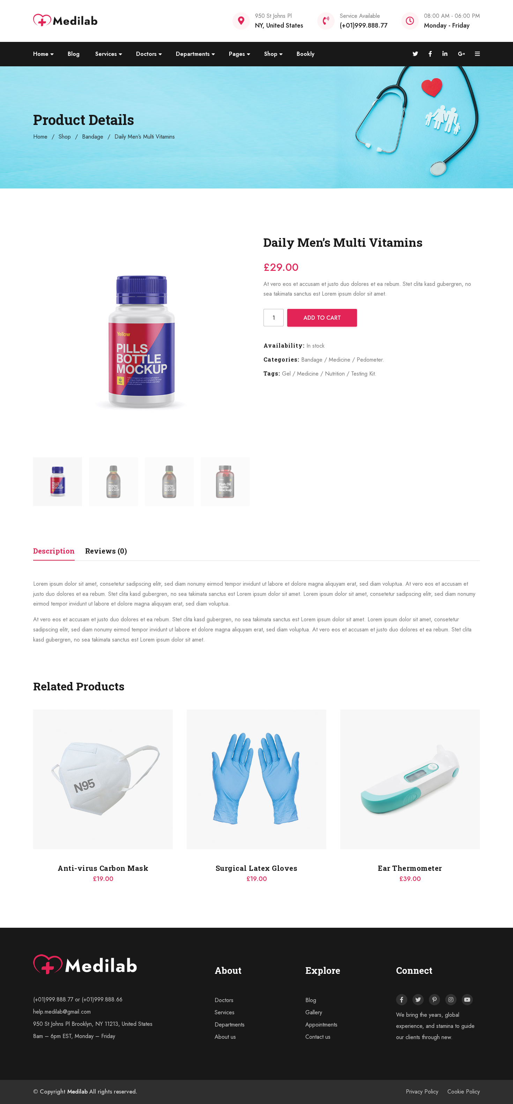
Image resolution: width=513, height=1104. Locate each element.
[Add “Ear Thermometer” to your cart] (187, 765)
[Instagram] (450, 999)
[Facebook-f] (401, 999)
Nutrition (335, 374)
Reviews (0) (106, 550)
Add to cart (322, 318)
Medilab (77, 1092)
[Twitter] (418, 999)
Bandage (92, 137)
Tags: (271, 373)
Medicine (339, 360)
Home (41, 54)
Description (54, 550)
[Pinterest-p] (434, 999)
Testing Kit (363, 374)
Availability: (284, 345)
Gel (286, 374)
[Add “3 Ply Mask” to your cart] (340, 765)
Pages (237, 54)
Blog (74, 54)
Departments (193, 54)
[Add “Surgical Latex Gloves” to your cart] (33, 765)
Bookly (305, 54)
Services (106, 54)
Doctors (146, 54)
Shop (270, 54)
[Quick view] (33, 783)
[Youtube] (467, 999)
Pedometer (369, 360)
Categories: (281, 359)
